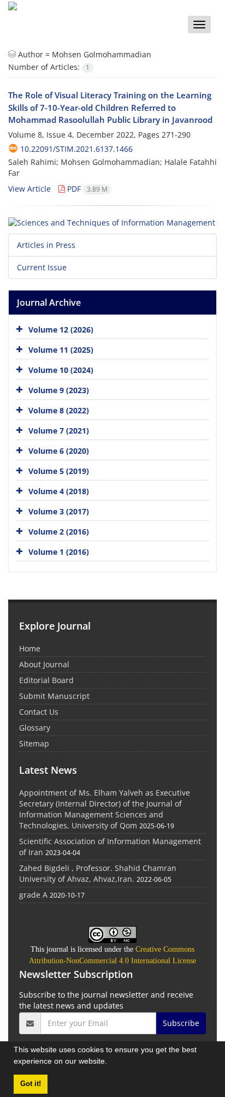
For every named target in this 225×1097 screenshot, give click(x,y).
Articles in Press (46, 245)
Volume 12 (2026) (60, 329)
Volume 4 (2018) (58, 491)
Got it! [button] (30, 1084)
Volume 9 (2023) (58, 390)
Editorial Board (46, 680)
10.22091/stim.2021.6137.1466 (76, 149)
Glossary (34, 727)
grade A (33, 895)
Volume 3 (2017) (58, 511)
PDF (86, 188)
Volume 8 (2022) (58, 410)
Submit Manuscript (54, 696)
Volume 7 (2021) (58, 430)
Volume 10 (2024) (60, 370)
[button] (110, 1062)
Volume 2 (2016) (58, 531)
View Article (29, 188)
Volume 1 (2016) (58, 552)
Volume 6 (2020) (58, 451)
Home (29, 648)
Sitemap (34, 743)
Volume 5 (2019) (58, 471)
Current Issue (42, 267)
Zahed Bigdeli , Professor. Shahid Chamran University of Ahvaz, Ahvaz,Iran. (97, 873)
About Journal (44, 664)
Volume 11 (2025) (60, 350)
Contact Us (38, 712)
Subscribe (181, 1023)
